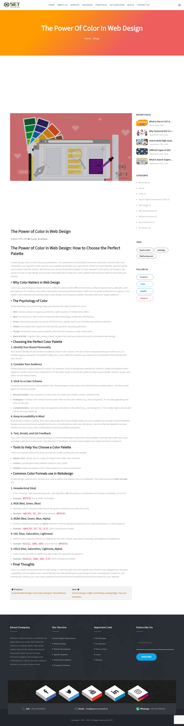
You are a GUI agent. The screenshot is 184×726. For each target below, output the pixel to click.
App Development (61, 654)
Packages (87, 4)
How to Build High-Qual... (161, 140)
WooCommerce (145, 222)
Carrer (98, 654)
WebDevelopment (146, 256)
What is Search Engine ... (161, 159)
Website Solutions (146, 216)
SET (111, 720)
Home (51, 4)
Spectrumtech (145, 250)
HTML (141, 194)
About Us (62, 4)
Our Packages (101, 638)
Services (74, 4)
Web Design (23, 172)
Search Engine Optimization (65, 638)
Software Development (62, 660)
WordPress (143, 227)
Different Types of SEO (160, 150)
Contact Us (143, 4)
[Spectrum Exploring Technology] (12, 4)
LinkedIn (143, 291)
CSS (140, 188)
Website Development (62, 649)
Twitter (142, 284)
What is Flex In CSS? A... (160, 121)
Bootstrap (143, 182)
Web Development (147, 211)
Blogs (130, 4)
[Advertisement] (92, 77)
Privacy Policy (101, 649)
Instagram (144, 298)
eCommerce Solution (62, 665)
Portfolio (101, 4)
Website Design (60, 644)
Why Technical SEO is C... (161, 131)
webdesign (161, 250)
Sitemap (99, 660)
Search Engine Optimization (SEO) (153, 199)
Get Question (117, 4)
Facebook (143, 277)
